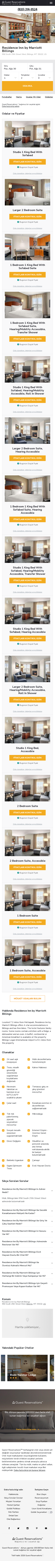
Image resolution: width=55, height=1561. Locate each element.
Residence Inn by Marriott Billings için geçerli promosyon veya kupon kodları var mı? (24, 1285)
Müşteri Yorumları (13, 1501)
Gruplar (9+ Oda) (33, 97)
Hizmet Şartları (13, 1505)
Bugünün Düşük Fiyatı (29, 167)
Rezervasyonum (41, 1498)
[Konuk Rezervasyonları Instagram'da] (27, 1528)
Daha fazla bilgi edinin (10, 106)
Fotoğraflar (7, 97)
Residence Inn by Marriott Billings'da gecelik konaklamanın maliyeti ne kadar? (24, 1212)
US (44, 1304)
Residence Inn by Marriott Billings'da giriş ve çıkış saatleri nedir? (24, 1222)
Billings (29, 1304)
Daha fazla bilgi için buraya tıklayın (29, 1470)
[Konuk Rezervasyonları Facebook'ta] (10, 1528)
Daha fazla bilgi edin (26, 1429)
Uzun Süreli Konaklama (42, 1508)
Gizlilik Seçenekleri (39, 1512)
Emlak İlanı (13, 1515)
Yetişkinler (25, 75)
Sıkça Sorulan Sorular (13, 1498)
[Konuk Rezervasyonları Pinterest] (37, 1528)
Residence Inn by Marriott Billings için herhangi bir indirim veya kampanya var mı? (24, 1274)
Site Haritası (13, 1512)
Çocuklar (41, 75)
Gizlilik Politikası (13, 1508)
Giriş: (6, 66)
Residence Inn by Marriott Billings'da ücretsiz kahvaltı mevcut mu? (20, 1264)
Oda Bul (27, 85)
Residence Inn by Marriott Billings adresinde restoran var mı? (24, 1243)
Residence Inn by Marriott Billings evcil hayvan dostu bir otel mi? (21, 1253)
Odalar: (7, 75)
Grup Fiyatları (41, 1501)
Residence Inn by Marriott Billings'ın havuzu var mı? (24, 1233)
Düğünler (49, 97)
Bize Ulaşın (41, 1494)
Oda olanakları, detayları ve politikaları (27, 173)
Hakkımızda (13, 1494)
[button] (3, 28)
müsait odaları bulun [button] (27, 998)
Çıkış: (32, 66)
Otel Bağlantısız (13, 1519)
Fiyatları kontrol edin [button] (27, 161)
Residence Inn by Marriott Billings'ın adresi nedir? (23, 1191)
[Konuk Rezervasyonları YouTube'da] (45, 1528)
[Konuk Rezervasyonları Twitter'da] (18, 1528)
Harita (19, 97)
